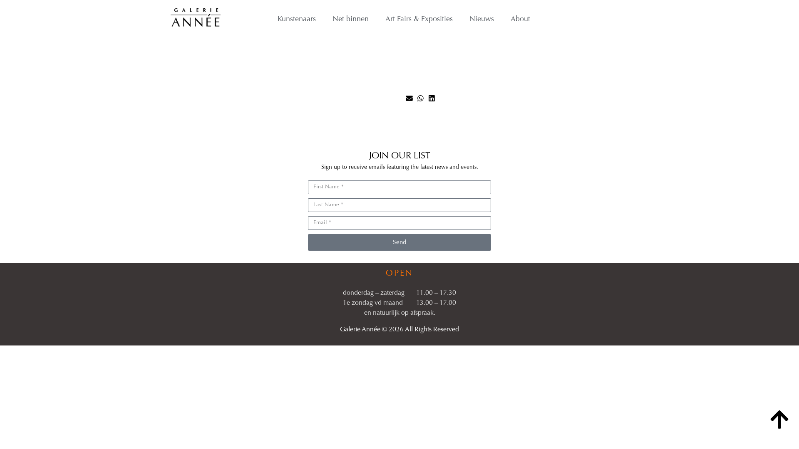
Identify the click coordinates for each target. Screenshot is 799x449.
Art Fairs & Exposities (419, 19)
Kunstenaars (297, 19)
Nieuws (481, 19)
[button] (409, 98)
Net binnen (351, 19)
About (520, 19)
